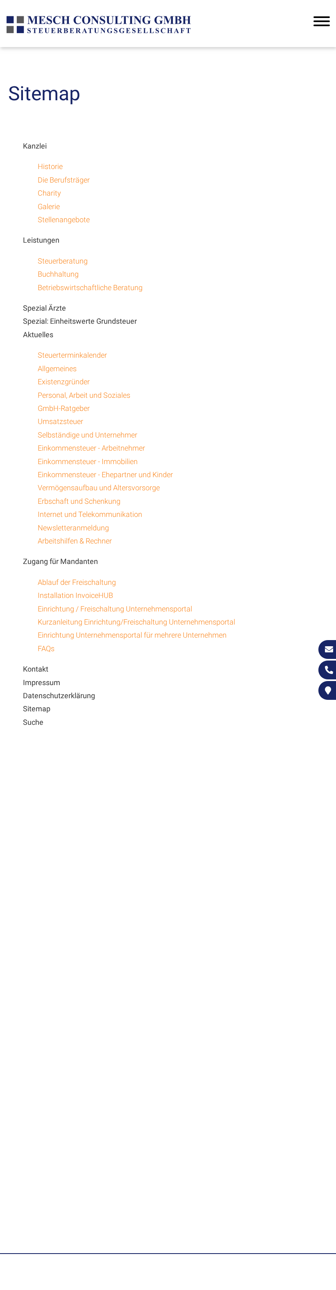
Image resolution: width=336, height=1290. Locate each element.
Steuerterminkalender (72, 355)
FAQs (46, 648)
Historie (50, 166)
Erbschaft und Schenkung (79, 501)
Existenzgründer (64, 381)
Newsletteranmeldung (73, 527)
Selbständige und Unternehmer (87, 435)
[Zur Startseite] (99, 32)
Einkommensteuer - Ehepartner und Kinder (105, 474)
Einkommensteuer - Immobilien (88, 461)
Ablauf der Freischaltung (77, 582)
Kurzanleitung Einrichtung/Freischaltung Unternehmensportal (136, 622)
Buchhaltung (58, 274)
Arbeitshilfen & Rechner (75, 541)
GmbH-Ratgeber (64, 408)
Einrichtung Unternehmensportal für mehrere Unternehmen (132, 635)
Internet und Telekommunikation (90, 514)
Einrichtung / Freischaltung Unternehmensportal (115, 608)
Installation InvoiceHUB (75, 595)
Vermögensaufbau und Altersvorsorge (99, 487)
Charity (49, 193)
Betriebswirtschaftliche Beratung (90, 287)
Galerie (49, 206)
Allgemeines (57, 368)
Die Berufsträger (64, 180)
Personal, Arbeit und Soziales (84, 395)
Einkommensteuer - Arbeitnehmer (91, 448)
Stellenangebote (64, 219)
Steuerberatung (63, 261)
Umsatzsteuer (60, 421)
